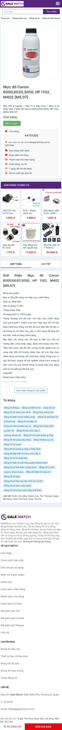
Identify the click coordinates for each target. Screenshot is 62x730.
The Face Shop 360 (34, 718)
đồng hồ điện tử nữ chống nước (19, 417)
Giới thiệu (16, 264)
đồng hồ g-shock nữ (43, 412)
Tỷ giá (20, 718)
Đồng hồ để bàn (10, 663)
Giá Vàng (49, 718)
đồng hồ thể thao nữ (48, 417)
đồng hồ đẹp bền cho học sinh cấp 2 (22, 453)
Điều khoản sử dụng (12, 567)
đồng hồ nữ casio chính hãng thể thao (22, 490)
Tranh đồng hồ (9, 677)
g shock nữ (9, 421)
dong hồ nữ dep (12, 476)
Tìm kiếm (51, 11)
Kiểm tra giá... (12, 123)
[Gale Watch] (16, 516)
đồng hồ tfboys (11, 407)
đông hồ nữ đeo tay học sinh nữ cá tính (23, 481)
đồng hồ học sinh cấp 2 (28, 430)
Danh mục (6, 581)
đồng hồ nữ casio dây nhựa (17, 439)
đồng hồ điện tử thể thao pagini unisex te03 (25, 462)
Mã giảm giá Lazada (12, 618)
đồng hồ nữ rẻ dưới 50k (15, 458)
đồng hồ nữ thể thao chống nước (20, 467)
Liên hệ (5, 632)
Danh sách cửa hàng (12, 596)
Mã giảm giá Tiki (10, 610)
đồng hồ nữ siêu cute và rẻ (17, 412)
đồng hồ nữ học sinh (44, 426)
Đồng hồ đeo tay (19, 18)
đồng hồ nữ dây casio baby (17, 485)
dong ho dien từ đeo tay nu (17, 426)
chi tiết (46, 264)
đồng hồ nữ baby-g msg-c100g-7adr (22, 449)
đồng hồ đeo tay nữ (43, 439)
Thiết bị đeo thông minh (14, 656)
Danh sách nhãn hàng (13, 589)
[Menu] (58, 3)
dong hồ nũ (48, 407)
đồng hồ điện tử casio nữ (38, 472)
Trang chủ (5, 18)
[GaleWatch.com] (17, 4)
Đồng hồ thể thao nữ (51, 18)
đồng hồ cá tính (46, 467)
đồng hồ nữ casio (12, 444)
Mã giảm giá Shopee (12, 625)
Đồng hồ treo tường (12, 670)
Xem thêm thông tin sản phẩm (31, 390)
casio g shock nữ (12, 435)
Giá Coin (8, 721)
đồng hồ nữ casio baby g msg (38, 435)
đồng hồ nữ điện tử (27, 421)
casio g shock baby (13, 472)
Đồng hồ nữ (34, 18)
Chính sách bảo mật (12, 560)
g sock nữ (9, 430)
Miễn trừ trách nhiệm (12, 574)
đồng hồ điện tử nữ (31, 407)
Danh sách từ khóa (11, 603)
